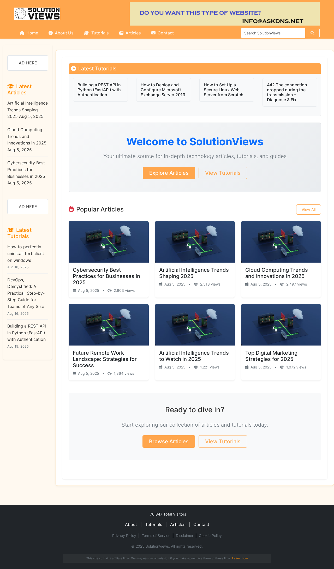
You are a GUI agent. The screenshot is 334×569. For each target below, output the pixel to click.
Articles (132, 32)
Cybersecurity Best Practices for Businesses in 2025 (26, 172)
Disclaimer (184, 535)
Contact (165, 32)
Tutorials (99, 32)
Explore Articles (169, 173)
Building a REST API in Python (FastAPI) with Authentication (26, 335)
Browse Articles (169, 441)
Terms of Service (156, 535)
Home (31, 32)
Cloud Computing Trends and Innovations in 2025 (26, 139)
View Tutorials (223, 173)
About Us (64, 32)
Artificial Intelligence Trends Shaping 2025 (27, 109)
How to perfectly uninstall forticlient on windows (25, 256)
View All (308, 209)
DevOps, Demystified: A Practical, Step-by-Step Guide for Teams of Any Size (26, 296)
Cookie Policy (210, 535)
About (131, 524)
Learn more (240, 558)
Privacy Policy (124, 535)
